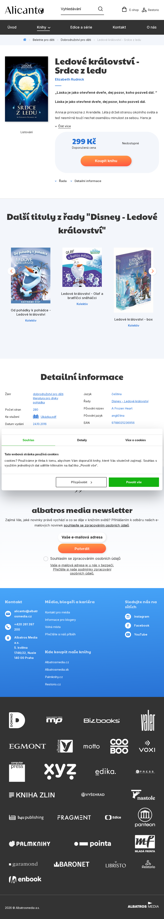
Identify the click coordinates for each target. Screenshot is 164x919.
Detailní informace (88, 181)
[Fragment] (74, 817)
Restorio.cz (53, 684)
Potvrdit (82, 548)
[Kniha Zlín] (32, 795)
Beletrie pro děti (43, 39)
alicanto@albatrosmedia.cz (26, 613)
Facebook (141, 625)
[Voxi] (147, 746)
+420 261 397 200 (24, 626)
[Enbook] (25, 879)
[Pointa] (92, 843)
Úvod (12, 27)
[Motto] (92, 746)
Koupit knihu (106, 160)
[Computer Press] (17, 772)
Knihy (42, 27)
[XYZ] (60, 772)
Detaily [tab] (82, 440)
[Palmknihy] (29, 843)
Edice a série (81, 27)
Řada (63, 181)
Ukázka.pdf (48, 417)
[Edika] (105, 772)
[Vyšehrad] (92, 795)
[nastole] (143, 795)
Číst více (64, 126)
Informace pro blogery (60, 620)
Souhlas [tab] (28, 440)
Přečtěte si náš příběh (60, 634)
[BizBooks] (102, 720)
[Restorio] (148, 864)
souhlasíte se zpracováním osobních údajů (96, 525)
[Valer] (148, 720)
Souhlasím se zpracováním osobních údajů (85, 558)
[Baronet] (72, 864)
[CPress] (145, 772)
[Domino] (17, 720)
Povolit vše (134, 482)
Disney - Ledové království (130, 401)
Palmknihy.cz (54, 677)
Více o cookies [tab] (135, 440)
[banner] (28, 10)
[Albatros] (65, 746)
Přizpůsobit (79, 482)
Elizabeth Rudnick (69, 79)
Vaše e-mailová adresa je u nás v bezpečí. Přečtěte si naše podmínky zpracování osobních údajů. (82, 569)
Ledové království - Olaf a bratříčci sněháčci (82, 296)
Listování (26, 132)
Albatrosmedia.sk (57, 669)
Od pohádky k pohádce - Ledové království (31, 312)
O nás (152, 27)
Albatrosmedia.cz (57, 662)
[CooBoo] (119, 746)
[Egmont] (27, 746)
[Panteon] (145, 817)
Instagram (141, 616)
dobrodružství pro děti (48, 394)
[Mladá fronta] (145, 843)
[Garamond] (23, 864)
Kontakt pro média (57, 612)
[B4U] (26, 817)
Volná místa (53, 627)
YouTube (140, 634)
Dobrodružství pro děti (76, 39)
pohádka (39, 402)
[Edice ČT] (113, 817)
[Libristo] (116, 864)
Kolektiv (30, 320)
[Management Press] (54, 720)
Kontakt (119, 27)
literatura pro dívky (45, 398)
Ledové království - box (133, 319)
